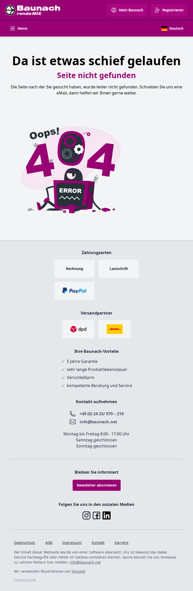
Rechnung (74, 268)
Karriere (121, 542)
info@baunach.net (98, 422)
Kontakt (98, 542)
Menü (22, 28)
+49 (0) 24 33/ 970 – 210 (102, 413)
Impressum (72, 542)
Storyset (78, 571)
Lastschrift (119, 268)
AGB (48, 542)
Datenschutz (24, 542)
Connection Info (25, 580)
